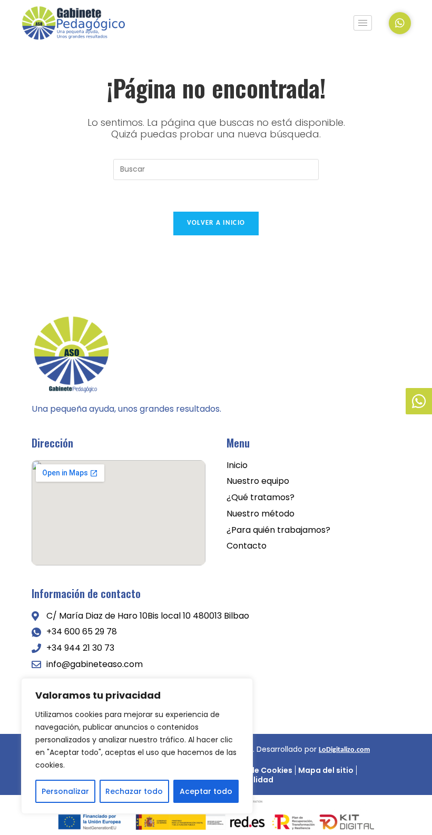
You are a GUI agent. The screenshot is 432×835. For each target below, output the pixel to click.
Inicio (237, 465)
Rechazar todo (134, 791)
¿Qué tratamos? (260, 497)
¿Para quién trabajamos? (278, 530)
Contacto (247, 546)
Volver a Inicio (216, 223)
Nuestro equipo (258, 481)
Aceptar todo (206, 791)
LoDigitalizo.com (344, 750)
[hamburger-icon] (363, 23)
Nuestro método (260, 514)
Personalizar (65, 791)
